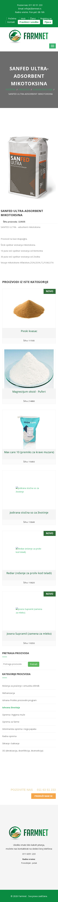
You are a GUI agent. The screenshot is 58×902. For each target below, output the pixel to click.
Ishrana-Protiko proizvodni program (19, 700)
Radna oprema (9, 736)
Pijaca (48, 22)
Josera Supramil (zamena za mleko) (29, 633)
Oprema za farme (10, 721)
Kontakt (11, 22)
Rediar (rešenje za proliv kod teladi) (29, 573)
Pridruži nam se (43, 796)
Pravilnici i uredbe (29, 22)
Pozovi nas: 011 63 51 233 (29, 5)
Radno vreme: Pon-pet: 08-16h (29, 12)
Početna (12, 18)
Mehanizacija (8, 693)
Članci (33, 18)
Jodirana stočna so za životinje (29, 512)
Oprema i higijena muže (13, 714)
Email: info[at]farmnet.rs (29, 8)
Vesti (23, 18)
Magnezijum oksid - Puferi (29, 391)
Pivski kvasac (29, 331)
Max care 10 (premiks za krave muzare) (29, 452)
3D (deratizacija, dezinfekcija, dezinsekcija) (22, 750)
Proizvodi (24, 89)
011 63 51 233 (46, 789)
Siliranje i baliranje (10, 743)
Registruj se (46, 18)
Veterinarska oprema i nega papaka (19, 729)
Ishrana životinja (42, 89)
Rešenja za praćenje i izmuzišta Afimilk (20, 685)
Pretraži (33, 664)
